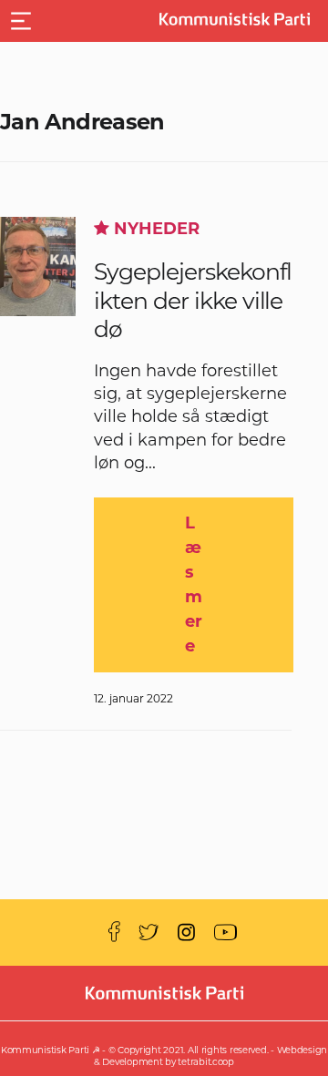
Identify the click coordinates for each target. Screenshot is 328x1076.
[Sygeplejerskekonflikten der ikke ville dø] (38, 266)
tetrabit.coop (206, 1062)
